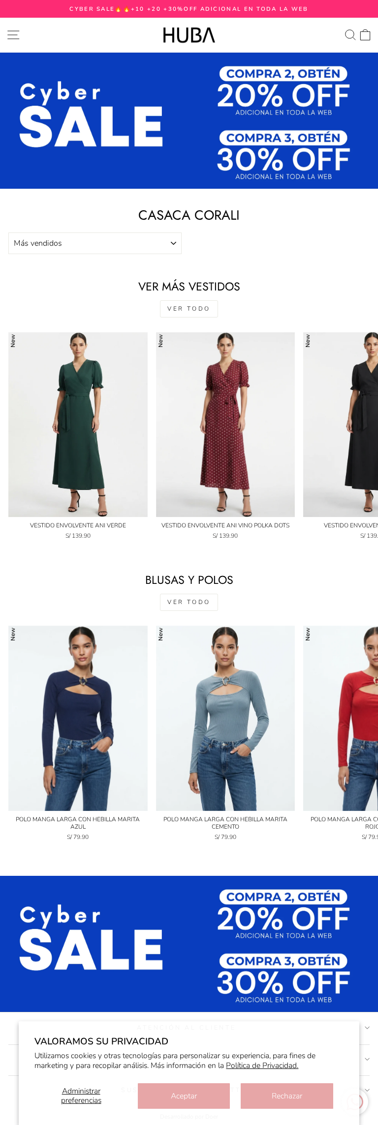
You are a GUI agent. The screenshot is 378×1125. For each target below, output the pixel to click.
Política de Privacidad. (262, 1065)
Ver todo (189, 309)
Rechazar (287, 1096)
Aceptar (184, 1096)
